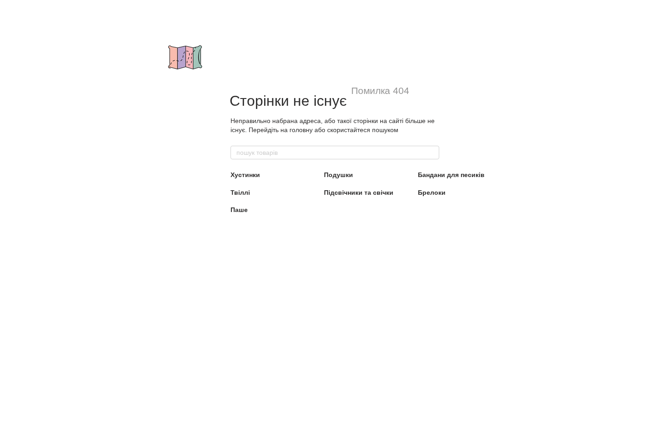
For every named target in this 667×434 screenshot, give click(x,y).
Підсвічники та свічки (358, 192)
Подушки (338, 174)
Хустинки (245, 174)
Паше (239, 209)
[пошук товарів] (432, 152)
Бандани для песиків (451, 174)
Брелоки (432, 192)
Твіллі (240, 192)
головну (301, 129)
